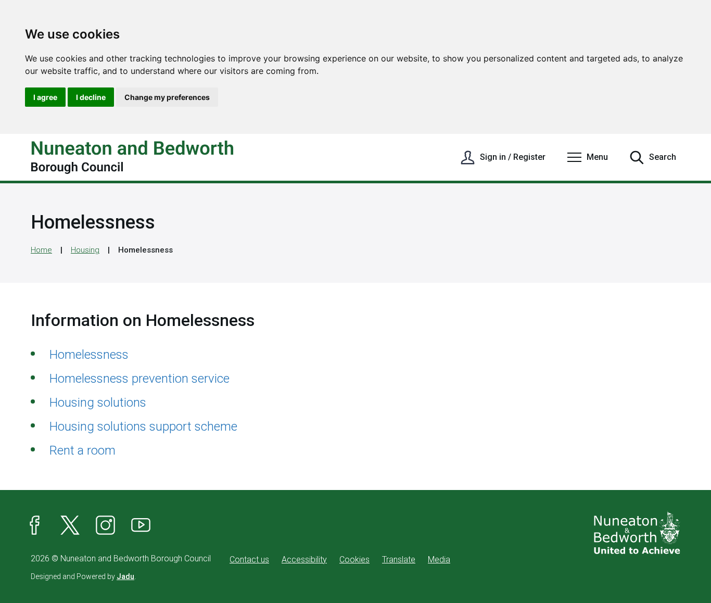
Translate (398, 559)
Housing (85, 250)
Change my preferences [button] (167, 97)
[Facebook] (34, 525)
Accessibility (304, 559)
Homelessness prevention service (139, 378)
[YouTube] (141, 525)
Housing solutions (97, 402)
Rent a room (82, 450)
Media (439, 559)
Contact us (249, 559)
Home (41, 250)
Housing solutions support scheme (143, 426)
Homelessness (89, 354)
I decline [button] (91, 97)
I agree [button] (45, 97)
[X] (70, 525)
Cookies (354, 559)
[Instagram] (105, 525)
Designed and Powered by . (83, 576)
